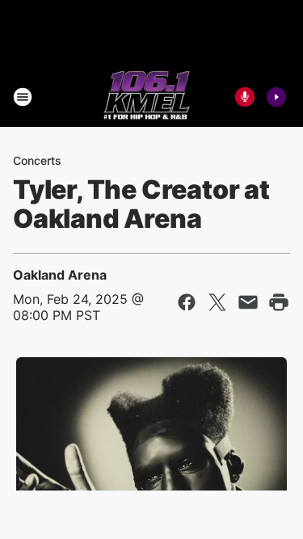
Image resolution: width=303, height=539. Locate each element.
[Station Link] (146, 97)
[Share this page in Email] (248, 302)
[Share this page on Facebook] (186, 302)
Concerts (37, 160)
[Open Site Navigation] (22, 97)
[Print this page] (278, 302)
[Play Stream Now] (276, 97)
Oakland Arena (60, 275)
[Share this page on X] (217, 302)
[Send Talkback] (245, 97)
